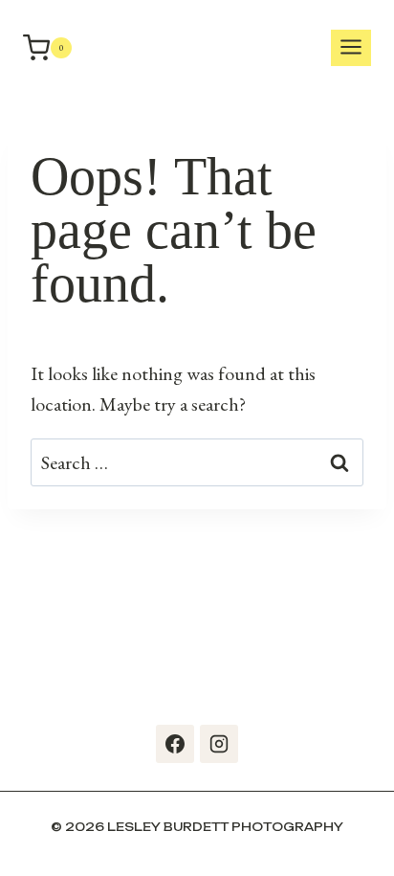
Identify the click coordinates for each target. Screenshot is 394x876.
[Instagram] (219, 744)
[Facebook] (175, 744)
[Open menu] (351, 48)
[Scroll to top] (375, 838)
